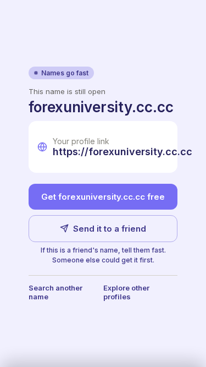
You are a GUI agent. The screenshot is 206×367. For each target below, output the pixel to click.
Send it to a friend (109, 228)
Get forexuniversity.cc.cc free (103, 196)
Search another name (55, 292)
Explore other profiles (126, 292)
